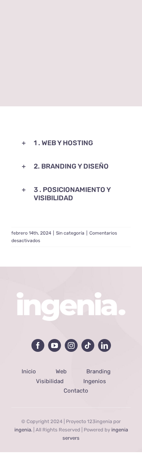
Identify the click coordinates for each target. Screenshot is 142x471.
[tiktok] (87, 345)
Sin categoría (70, 233)
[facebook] (37, 345)
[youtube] (54, 345)
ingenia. (23, 430)
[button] (71, 143)
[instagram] (71, 345)
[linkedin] (104, 345)
